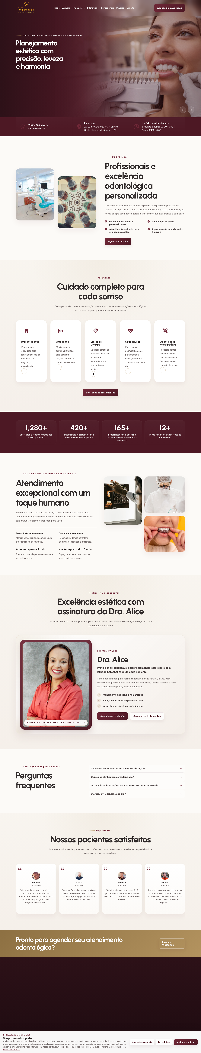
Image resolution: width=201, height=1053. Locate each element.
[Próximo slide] (191, 109)
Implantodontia (118, 979)
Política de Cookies (11, 1049)
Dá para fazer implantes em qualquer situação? (118, 768)
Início (57, 8)
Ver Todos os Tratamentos (100, 392)
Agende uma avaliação (169, 8)
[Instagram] (27, 1017)
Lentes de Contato (119, 988)
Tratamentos (79, 8)
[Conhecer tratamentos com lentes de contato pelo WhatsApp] (93, 374)
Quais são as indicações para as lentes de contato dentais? (125, 785)
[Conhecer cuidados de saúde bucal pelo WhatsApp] (128, 371)
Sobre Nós (84, 992)
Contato (130, 8)
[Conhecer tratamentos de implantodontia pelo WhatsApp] (24, 371)
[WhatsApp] (18, 1017)
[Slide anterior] (183, 109)
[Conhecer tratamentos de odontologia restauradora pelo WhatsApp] (163, 370)
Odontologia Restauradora (123, 997)
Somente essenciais (142, 1042)
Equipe (82, 988)
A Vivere (66, 8)
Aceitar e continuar (186, 1042)
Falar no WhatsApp (168, 943)
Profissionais (107, 8)
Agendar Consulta (118, 241)
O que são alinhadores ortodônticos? (112, 777)
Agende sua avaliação (112, 716)
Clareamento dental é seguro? (108, 794)
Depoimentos (85, 997)
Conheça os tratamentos (147, 716)
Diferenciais (93, 8)
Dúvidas (120, 8)
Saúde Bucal (117, 992)
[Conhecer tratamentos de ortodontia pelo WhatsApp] (59, 367)
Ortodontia (116, 984)
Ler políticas (164, 1042)
